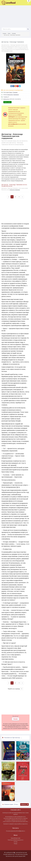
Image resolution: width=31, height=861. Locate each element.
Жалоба (15, 719)
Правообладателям (15, 838)
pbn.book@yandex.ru (20, 831)
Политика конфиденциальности (15, 840)
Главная (4, 33)
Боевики (14, 33)
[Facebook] (13, 86)
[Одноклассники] (15, 86)
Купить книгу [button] (7, 102)
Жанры (15, 843)
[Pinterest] (18, 86)
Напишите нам (6, 728)
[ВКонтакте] (11, 86)
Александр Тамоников (13, 94)
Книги (9, 33)
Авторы (15, 841)
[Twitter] (20, 86)
